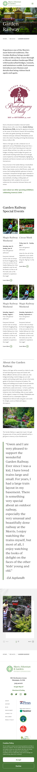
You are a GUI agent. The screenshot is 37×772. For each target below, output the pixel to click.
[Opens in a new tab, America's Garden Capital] (23, 719)
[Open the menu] (32, 3)
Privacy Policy (9, 720)
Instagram (21, 694)
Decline (18, 766)
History (7, 704)
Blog (6, 707)
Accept (18, 760)
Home (5, 39)
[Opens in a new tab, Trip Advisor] (25, 710)
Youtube (25, 694)
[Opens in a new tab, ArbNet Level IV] (25, 739)
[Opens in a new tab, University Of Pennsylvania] (25, 703)
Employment (9, 710)
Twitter (16, 694)
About (7, 700)
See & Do (12, 39)
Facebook (12, 694)
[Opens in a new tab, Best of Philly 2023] (23, 729)
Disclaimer (8, 716)
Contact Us (8, 713)
